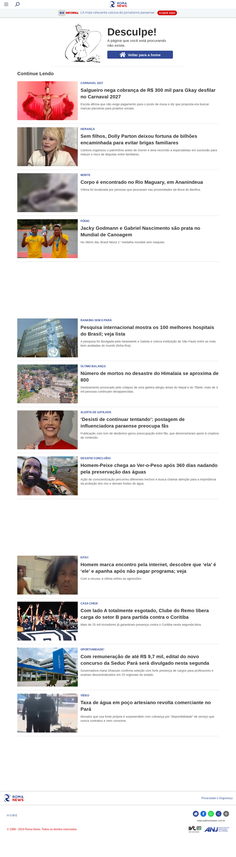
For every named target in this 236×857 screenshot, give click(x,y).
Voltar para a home (144, 55)
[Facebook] (203, 814)
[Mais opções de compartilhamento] (226, 814)
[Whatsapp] (211, 814)
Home (12, 815)
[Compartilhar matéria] (218, 814)
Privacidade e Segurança (217, 798)
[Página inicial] (13, 798)
